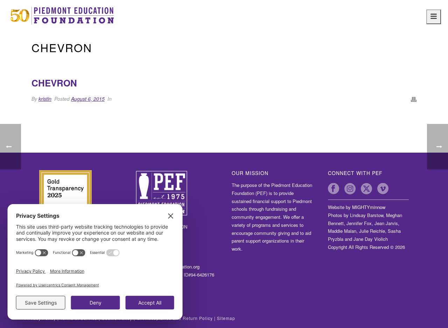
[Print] (413, 99)
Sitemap (226, 318)
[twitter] (366, 188)
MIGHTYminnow (368, 207)
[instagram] (350, 188)
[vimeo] (382, 188)
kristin (44, 98)
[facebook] (333, 188)
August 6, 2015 (88, 98)
